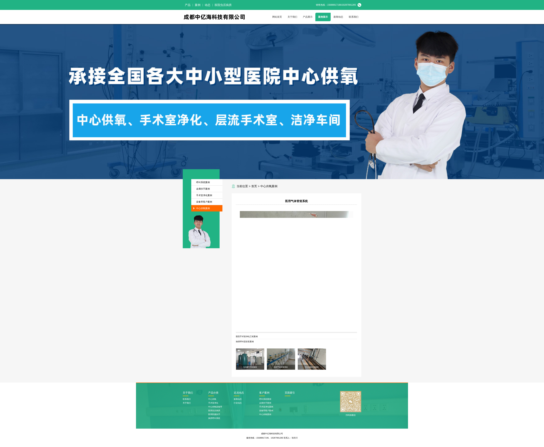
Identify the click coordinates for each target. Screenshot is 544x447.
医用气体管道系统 (296, 201)
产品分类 (213, 392)
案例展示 (323, 17)
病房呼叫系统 (214, 418)
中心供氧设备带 (215, 407)
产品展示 (308, 17)
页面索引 (290, 392)
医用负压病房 (214, 410)
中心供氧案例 (268, 186)
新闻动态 (338, 17)
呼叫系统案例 (203, 182)
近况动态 (239, 392)
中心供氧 (212, 399)
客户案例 (264, 392)
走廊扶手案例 (203, 189)
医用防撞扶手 (214, 414)
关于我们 (292, 17)
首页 (254, 186)
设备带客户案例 (204, 202)
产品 (188, 5)
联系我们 (353, 17)
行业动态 (238, 403)
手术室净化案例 (204, 195)
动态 (207, 5)
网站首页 (277, 17)
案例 (197, 5)
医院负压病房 (223, 5)
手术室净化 (213, 403)
